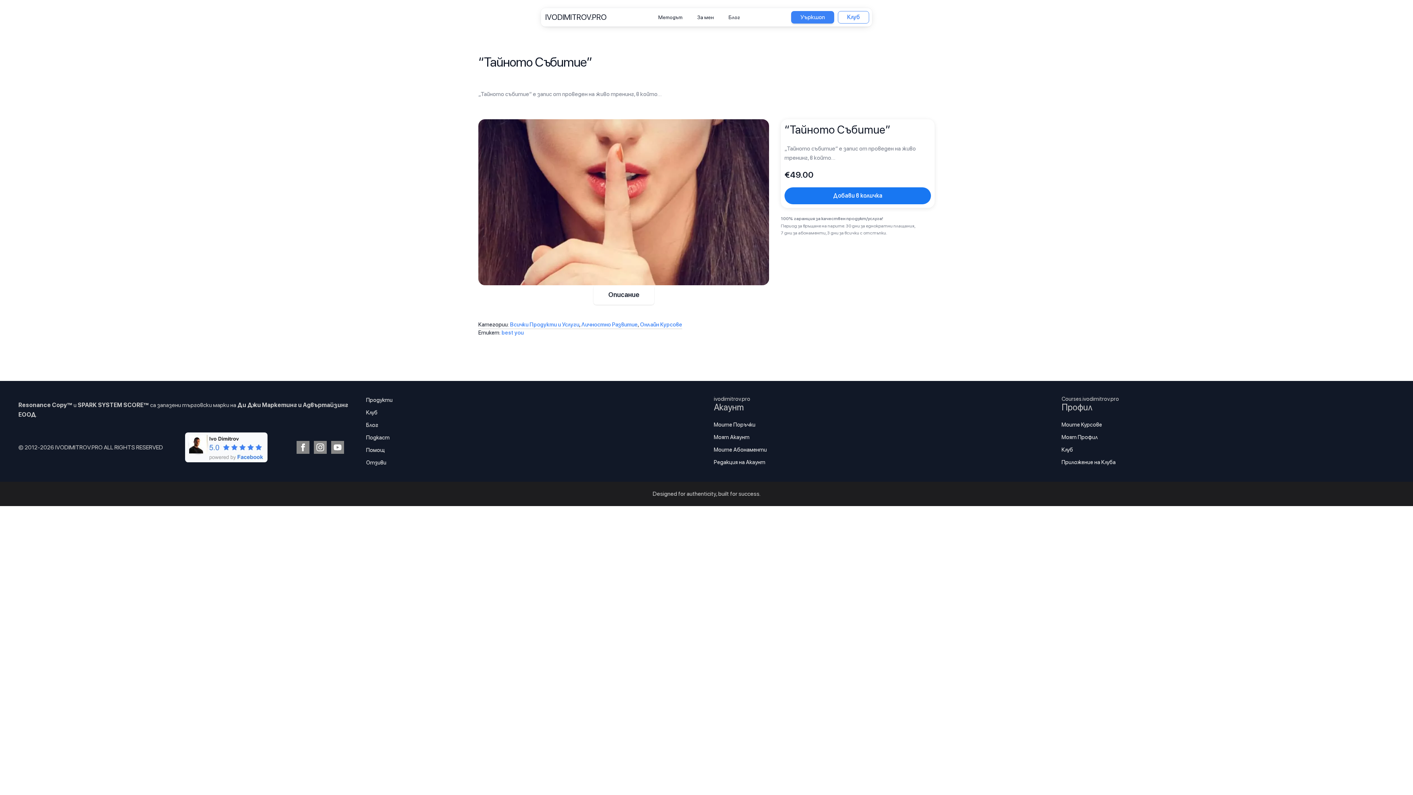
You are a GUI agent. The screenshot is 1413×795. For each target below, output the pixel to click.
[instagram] (320, 447)
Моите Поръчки (734, 424)
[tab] (624, 295)
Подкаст (378, 437)
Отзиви (376, 462)
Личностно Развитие (609, 324)
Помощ (375, 450)
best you (513, 332)
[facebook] (303, 447)
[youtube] (337, 447)
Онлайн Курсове (661, 324)
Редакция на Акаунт (739, 462)
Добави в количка (857, 195)
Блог (734, 17)
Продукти (379, 400)
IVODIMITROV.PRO (576, 17)
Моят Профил (1080, 437)
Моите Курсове (1082, 424)
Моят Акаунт (732, 437)
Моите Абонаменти (740, 449)
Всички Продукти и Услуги (544, 324)
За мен (705, 17)
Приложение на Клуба (1089, 462)
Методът (670, 17)
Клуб (372, 412)
